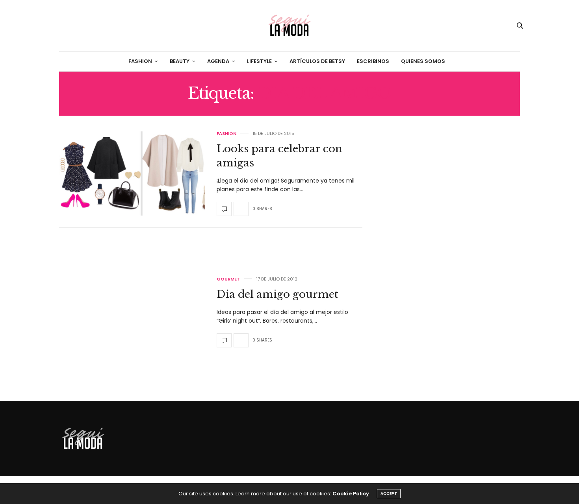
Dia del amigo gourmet (277, 294)
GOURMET (228, 279)
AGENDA (218, 61)
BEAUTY (179, 61)
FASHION (140, 61)
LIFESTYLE (259, 61)
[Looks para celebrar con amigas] (132, 173)
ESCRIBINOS (373, 61)
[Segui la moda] (289, 25)
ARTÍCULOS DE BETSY (317, 61)
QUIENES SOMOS (423, 61)
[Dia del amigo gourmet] (132, 312)
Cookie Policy (350, 493)
